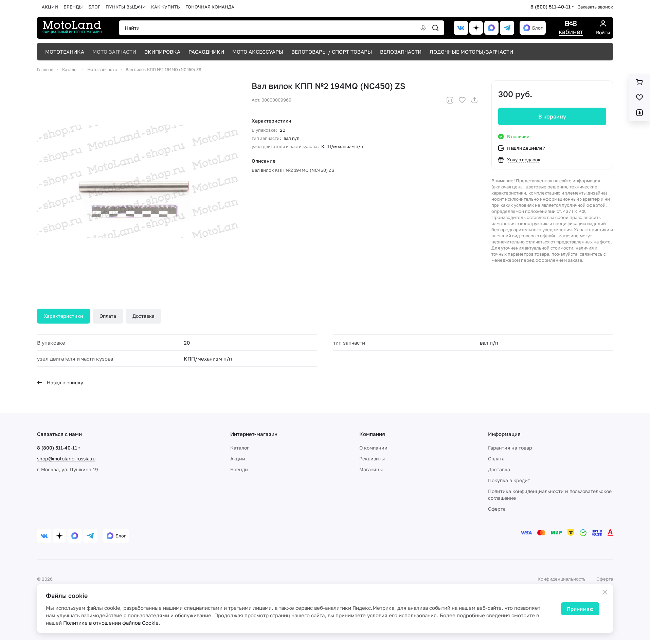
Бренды (239, 469)
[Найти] (435, 27)
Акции (237, 458)
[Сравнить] (450, 100)
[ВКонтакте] (461, 28)
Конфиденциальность (561, 579)
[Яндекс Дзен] (476, 28)
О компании (373, 448)
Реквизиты (372, 458)
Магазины (371, 469)
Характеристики (63, 316)
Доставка (143, 316)
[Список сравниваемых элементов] (639, 112)
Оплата (108, 316)
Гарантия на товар (510, 448)
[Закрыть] (604, 592)
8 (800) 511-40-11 (550, 7)
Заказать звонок (595, 7)
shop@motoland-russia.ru (66, 458)
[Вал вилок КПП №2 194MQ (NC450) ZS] (137, 180)
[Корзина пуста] (639, 82)
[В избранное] (462, 100)
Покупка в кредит (509, 480)
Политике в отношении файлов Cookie (111, 623)
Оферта (497, 509)
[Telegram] (507, 28)
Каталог (239, 448)
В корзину (552, 116)
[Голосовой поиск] (423, 27)
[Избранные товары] (639, 97)
